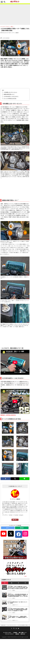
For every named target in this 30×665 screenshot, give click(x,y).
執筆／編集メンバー (23, 632)
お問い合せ (23, 634)
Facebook (16, 515)
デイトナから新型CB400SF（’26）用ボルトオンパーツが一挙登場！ (17, 602)
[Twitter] (15, 478)
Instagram (21, 515)
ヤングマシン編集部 (14, 32)
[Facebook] (6, 478)
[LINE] (24, 478)
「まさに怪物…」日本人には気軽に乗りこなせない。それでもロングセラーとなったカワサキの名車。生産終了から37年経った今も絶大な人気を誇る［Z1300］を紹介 (18, 587)
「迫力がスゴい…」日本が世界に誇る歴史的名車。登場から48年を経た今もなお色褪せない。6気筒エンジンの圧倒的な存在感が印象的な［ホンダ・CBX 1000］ (18, 595)
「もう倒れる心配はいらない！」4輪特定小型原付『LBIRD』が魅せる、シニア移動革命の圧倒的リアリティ (18, 617)
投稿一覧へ (15, 519)
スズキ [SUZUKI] (5, 38)
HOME (4, 625)
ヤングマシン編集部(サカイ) (13, 604)
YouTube (10, 515)
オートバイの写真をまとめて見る (9, 98)
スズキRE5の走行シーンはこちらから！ (10, 96)
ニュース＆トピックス (11, 625)
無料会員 (21, 527)
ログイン (7, 527)
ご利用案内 (15, 632)
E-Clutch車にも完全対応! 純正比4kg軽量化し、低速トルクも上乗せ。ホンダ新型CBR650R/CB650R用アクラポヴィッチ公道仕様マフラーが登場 (17, 609)
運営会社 (17, 634)
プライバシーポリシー (9, 634)
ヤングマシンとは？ (7, 632)
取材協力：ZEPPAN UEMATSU (8, 415)
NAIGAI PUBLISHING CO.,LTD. (14, 636)
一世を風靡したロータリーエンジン (9, 92)
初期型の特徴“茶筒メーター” (8, 94)
